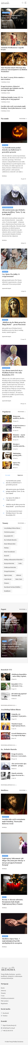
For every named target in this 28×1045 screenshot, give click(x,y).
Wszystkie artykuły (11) (8, 785)
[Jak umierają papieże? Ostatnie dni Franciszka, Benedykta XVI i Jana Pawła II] (6, 696)
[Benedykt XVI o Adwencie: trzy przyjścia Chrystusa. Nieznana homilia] (6, 686)
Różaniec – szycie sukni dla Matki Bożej (19, 437)
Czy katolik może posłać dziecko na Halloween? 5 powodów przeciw (11, 150)
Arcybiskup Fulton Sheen (12, 528)
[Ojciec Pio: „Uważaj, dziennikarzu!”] (7, 465)
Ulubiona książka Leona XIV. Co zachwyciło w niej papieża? (12, 98)
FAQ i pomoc (5, 1001)
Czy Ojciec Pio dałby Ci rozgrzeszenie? (11, 275)
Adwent (18, 575)
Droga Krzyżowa (9, 571)
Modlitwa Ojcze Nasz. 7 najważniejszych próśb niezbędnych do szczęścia (12, 941)
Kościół (6, 556)
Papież (4, 617)
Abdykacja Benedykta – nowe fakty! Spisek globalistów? (12, 17)
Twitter (5, 1016)
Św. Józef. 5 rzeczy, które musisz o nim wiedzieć (12, 78)
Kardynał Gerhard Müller (12, 587)
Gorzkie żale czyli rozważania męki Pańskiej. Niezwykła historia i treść (13, 107)
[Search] (25, 3)
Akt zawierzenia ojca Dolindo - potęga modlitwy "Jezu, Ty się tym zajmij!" (14, 212)
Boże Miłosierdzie (9, 544)
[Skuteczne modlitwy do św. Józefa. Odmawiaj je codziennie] (7, 418)
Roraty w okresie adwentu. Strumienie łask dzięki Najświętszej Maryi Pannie (12, 901)
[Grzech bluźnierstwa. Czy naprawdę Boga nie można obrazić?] (6, 736)
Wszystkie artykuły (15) (8, 745)
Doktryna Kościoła (10, 567)
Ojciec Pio (5, 271)
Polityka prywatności (7, 998)
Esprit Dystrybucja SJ (9, 1025)
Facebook (6, 1013)
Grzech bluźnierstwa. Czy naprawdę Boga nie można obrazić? (18, 735)
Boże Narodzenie (9, 552)
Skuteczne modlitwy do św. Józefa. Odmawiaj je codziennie (19, 419)
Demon (6, 583)
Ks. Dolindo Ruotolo (7, 207)
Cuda (20, 563)
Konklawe (7, 591)
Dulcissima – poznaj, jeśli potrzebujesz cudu (17, 456)
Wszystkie (22, 118)
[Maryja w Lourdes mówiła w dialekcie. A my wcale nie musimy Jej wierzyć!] (7, 446)
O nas (2, 996)
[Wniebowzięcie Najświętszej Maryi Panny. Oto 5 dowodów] (6, 726)
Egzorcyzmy (8, 575)
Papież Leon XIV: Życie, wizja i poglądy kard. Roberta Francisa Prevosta (13, 646)
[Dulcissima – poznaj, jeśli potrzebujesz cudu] (7, 456)
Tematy (3, 993)
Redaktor (4, 652)
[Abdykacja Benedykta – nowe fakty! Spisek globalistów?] (6, 677)
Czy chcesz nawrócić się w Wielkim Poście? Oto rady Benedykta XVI (12, 372)
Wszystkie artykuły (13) (8, 705)
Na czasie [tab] (7, 475)
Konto (3, 988)
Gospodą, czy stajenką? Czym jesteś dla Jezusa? (19, 716)
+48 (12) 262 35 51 (8, 1030)
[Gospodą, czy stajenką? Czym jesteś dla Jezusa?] (6, 716)
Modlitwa (5, 320)
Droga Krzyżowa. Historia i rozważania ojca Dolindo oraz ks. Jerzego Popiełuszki (12, 88)
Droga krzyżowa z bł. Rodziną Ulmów (19, 427)
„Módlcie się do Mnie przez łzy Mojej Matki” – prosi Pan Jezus (14, 323)
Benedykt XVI (6, 12)
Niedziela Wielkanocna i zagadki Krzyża (12, 49)
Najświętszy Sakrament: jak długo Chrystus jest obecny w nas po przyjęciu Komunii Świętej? (13, 861)
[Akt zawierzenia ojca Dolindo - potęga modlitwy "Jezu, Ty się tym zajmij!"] (6, 766)
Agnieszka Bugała (6, 288)
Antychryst (7, 579)
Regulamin (4, 1003)
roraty (4, 897)
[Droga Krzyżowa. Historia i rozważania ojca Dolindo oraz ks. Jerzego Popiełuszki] (6, 756)
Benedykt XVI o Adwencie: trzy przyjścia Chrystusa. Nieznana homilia (18, 687)
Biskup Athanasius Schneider (13, 559)
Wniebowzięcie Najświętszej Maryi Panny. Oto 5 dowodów (19, 726)
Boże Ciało (19, 579)
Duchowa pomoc (9, 532)
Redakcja (4, 24)
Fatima (6, 548)
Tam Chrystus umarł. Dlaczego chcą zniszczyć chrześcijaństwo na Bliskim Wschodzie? (14, 70)
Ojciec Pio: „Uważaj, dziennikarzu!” (18, 465)
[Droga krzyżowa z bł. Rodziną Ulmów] (7, 428)
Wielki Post (5, 816)
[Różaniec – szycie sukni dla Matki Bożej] (7, 437)
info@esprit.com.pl (9, 1028)
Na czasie (5, 145)
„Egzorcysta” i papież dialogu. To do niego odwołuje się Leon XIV (11, 622)
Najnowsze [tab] (20, 475)
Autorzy (3, 990)
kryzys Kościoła (9, 563)
